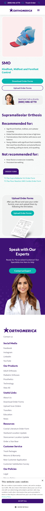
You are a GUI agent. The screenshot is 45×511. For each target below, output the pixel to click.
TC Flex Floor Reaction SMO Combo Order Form (22, 181)
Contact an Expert (22, 271)
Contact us (8, 336)
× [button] (42, 480)
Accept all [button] (22, 501)
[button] (38, 10)
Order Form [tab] (11, 171)
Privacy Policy (6, 497)
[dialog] (22, 494)
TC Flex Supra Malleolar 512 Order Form (19, 178)
